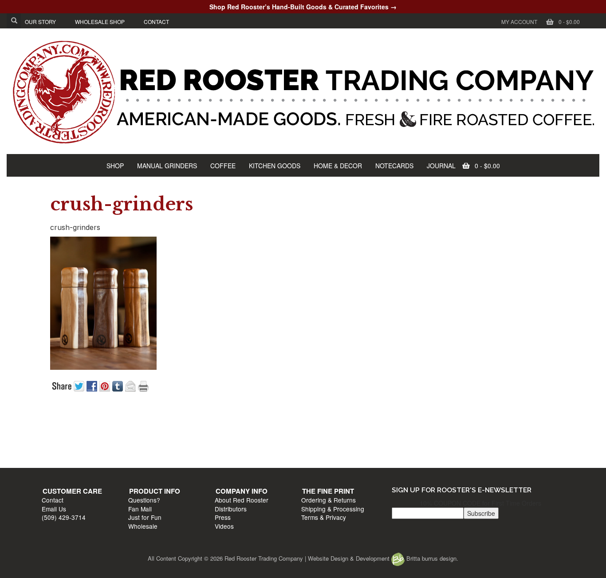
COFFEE (223, 165)
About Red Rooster (332, 431)
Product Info (202, 422)
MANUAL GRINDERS (167, 165)
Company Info (332, 422)
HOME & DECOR (338, 165)
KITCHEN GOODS (274, 165)
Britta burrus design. (431, 558)
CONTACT (156, 21)
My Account (519, 21)
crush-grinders (121, 204)
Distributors (322, 439)
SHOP (115, 165)
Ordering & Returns (463, 431)
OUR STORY (40, 21)
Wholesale (190, 456)
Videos (315, 456)
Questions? (192, 431)
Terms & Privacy (458, 448)
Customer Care (76, 422)
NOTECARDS (394, 165)
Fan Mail (188, 439)
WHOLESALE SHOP (100, 21)
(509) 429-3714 (68, 448)
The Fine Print (462, 422)
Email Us (58, 439)
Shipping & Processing (467, 439)
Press (314, 448)
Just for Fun (192, 448)
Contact (57, 431)
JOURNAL (441, 165)
